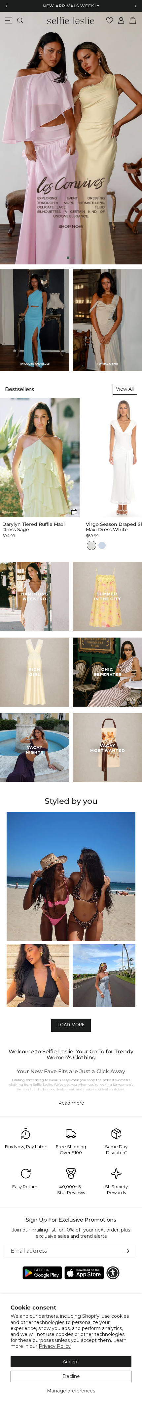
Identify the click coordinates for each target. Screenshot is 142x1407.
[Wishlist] (110, 20)
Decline (71, 1376)
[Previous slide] (10, 138)
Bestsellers (19, 389)
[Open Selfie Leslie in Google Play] (42, 1272)
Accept (71, 1362)
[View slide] (71, 138)
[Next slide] (131, 138)
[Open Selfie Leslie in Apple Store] (84, 1272)
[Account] (121, 20)
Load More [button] (71, 1024)
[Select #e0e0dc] (91, 545)
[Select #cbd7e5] (102, 545)
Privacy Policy (55, 1346)
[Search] (20, 20)
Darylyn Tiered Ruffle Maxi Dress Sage (33, 527)
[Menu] (8, 20)
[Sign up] (127, 1250)
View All (125, 389)
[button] (74, 512)
